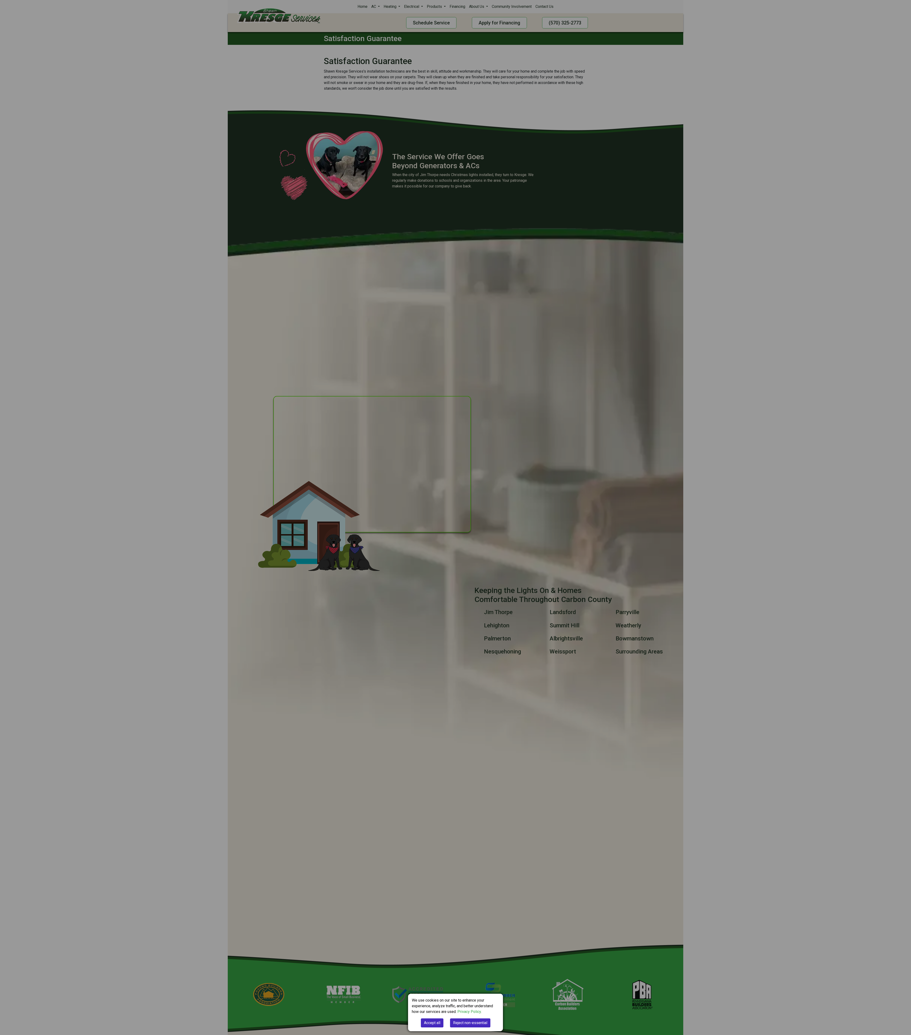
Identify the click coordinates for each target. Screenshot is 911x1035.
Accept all (432, 1023)
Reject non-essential (470, 1023)
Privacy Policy (469, 1011)
